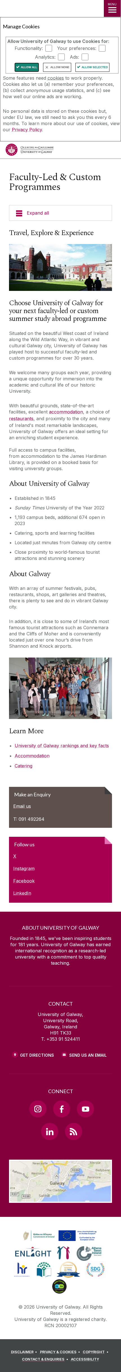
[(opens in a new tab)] (60, 1241)
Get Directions (37, 1055)
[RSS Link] (73, 1131)
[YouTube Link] (85, 1108)
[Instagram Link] (37, 1108)
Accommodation (32, 756)
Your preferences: (76, 48)
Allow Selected (95, 67)
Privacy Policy (27, 129)
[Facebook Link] (61, 1108)
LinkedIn (22, 893)
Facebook (24, 881)
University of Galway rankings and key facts (62, 745)
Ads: (74, 57)
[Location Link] (60, 1198)
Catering (23, 766)
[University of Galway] (29, 151)
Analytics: (45, 57)
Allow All (29, 67)
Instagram (24, 868)
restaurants (21, 418)
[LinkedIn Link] (49, 1131)
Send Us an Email (88, 1055)
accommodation (66, 412)
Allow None (60, 67)
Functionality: (29, 48)
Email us (22, 806)
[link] (59, 1236)
